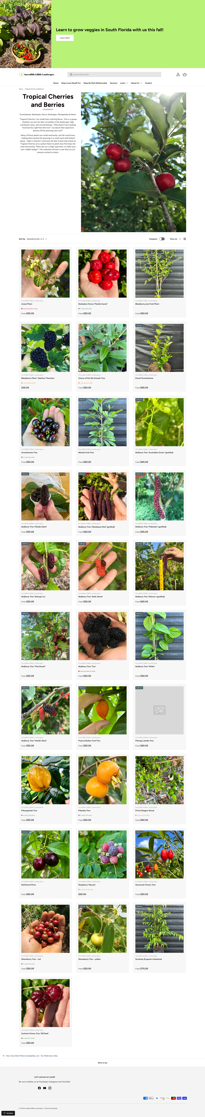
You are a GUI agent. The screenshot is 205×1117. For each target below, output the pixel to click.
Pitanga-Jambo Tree (144, 740)
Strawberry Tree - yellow (89, 959)
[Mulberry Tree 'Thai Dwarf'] (45, 636)
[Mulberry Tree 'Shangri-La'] (45, 566)
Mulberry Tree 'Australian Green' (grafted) (154, 452)
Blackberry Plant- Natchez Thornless (37, 378)
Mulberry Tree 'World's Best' (34, 740)
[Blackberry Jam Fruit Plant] (159, 274)
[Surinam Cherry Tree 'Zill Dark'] (45, 1003)
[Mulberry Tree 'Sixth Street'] (102, 566)
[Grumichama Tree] (45, 422)
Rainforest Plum (28, 885)
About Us (135, 83)
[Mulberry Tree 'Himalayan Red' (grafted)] (102, 496)
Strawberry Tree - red (31, 959)
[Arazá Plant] (45, 274)
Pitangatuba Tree (29, 810)
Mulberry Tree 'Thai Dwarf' (33, 666)
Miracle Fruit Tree (86, 452)
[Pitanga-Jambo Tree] (159, 710)
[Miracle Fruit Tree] (102, 422)
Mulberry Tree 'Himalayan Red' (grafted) (96, 527)
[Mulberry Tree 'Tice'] (102, 636)
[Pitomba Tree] (102, 780)
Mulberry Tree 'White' (145, 666)
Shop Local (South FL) (71, 83)
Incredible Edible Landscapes (34, 1108)
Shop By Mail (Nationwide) (95, 83)
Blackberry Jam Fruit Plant (147, 304)
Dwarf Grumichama (144, 378)
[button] (184, 74)
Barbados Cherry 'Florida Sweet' (92, 304)
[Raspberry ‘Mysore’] (102, 854)
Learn (122, 83)
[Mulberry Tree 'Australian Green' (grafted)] (159, 422)
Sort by (22, 239)
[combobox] (114, 74)
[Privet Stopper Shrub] (159, 780)
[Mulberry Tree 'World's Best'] (45, 710)
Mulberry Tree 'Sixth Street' (90, 596)
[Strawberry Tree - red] (45, 929)
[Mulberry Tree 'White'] (159, 636)
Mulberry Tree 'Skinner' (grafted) (150, 596)
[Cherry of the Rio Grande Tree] (102, 348)
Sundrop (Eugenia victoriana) (148, 959)
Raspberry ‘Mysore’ (87, 885)
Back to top (102, 1063)
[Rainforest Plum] (45, 854)
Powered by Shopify (50, 1108)
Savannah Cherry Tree (145, 885)
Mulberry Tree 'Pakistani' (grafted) (150, 527)
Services (113, 83)
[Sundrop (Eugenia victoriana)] (159, 929)
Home (55, 83)
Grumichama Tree (29, 452)
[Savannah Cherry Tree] (159, 854)
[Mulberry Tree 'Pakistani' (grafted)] (159, 496)
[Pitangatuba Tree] (45, 780)
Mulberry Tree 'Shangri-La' (33, 596)
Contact (148, 83)
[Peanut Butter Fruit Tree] (102, 710)
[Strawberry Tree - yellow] (102, 929)
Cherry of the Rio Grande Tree (91, 378)
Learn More (65, 38)
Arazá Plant (26, 304)
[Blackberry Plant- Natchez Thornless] (45, 348)
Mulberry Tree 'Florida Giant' (34, 527)
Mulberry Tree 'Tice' (87, 666)
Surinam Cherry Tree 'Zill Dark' (35, 1033)
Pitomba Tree (84, 810)
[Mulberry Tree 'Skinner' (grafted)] (159, 566)
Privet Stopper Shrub (144, 810)
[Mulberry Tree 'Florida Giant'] (45, 496)
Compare (153, 239)
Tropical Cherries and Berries (34, 89)
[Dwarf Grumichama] (159, 348)
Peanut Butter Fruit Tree (89, 740)
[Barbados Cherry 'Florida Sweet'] (102, 274)
